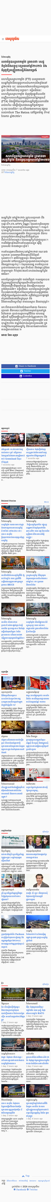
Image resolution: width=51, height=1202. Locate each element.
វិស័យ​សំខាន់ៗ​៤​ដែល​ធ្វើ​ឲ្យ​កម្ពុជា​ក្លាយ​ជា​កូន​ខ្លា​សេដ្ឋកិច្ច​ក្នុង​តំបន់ (36, 937)
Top (27, 1176)
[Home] (13, 39)
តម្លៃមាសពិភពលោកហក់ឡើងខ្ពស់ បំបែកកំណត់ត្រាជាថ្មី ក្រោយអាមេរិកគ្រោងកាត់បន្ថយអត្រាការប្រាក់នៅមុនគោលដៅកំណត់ (13, 746)
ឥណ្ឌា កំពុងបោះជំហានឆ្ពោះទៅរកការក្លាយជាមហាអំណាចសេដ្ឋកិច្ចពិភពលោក (12, 1060)
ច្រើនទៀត (46, 832)
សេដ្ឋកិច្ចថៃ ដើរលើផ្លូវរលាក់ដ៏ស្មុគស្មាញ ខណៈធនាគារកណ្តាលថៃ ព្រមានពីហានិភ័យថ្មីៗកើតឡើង (37, 626)
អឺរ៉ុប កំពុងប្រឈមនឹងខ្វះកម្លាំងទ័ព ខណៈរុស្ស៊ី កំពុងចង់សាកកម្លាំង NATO (35, 1010)
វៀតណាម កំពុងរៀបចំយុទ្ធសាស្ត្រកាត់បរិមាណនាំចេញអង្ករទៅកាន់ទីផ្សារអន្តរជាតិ (36, 452)
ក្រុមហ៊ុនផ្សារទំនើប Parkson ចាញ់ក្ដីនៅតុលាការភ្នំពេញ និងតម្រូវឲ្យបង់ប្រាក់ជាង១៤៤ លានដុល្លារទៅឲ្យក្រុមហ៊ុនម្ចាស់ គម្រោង (12, 940)
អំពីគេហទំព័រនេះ (12, 1180)
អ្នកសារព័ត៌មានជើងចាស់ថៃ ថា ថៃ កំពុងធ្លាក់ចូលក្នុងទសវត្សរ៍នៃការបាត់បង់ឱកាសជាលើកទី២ (37, 1060)
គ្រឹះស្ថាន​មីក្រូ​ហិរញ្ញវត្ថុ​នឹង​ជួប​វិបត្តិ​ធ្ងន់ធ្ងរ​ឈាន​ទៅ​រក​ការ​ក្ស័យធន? (11, 896)
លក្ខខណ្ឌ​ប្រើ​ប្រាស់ (44, 1180)
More (46, 502)
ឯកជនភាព (32, 1180)
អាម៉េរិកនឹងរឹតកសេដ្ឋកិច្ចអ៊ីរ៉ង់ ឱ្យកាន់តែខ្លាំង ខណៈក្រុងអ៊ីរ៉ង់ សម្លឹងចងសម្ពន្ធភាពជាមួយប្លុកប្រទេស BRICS (13, 580)
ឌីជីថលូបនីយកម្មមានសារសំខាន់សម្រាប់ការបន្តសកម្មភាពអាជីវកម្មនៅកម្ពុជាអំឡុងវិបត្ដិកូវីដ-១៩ (12, 700)
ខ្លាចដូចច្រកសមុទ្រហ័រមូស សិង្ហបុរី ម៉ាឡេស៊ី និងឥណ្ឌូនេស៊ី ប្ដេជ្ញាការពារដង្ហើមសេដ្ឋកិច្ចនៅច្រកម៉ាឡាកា (37, 744)
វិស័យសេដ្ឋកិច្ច (9, 172)
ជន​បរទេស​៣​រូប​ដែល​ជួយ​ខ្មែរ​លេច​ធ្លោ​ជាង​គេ (36, 855)
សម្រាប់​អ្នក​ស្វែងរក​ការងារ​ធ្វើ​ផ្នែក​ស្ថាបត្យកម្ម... (37, 788)
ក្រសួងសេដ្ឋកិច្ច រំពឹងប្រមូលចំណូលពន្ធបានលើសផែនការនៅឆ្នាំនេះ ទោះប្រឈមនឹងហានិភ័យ (36, 580)
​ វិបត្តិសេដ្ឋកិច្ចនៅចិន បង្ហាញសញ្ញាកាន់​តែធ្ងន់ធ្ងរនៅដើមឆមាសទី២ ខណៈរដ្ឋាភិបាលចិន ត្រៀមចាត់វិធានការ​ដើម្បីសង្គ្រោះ (37, 531)
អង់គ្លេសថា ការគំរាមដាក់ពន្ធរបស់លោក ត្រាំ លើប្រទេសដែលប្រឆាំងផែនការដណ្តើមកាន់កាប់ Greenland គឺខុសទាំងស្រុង (13, 455)
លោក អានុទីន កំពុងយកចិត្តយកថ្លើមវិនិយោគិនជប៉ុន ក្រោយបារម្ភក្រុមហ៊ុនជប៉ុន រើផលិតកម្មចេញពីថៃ (11, 1108)
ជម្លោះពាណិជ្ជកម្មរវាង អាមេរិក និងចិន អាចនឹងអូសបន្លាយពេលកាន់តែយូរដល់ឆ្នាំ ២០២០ (37, 699)
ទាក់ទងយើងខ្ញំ (23, 1180)
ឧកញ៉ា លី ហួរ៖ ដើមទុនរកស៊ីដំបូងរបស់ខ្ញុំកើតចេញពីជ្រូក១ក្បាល (37, 896)
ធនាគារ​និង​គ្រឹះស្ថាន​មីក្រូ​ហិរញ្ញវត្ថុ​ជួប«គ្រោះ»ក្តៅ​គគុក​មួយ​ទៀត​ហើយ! (12, 857)
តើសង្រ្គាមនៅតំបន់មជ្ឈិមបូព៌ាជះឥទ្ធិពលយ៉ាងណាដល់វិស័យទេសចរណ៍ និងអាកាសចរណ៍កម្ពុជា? (13, 792)
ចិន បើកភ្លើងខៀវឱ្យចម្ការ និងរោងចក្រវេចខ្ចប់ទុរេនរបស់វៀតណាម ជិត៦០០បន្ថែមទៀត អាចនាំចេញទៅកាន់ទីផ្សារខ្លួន (13, 1013)
